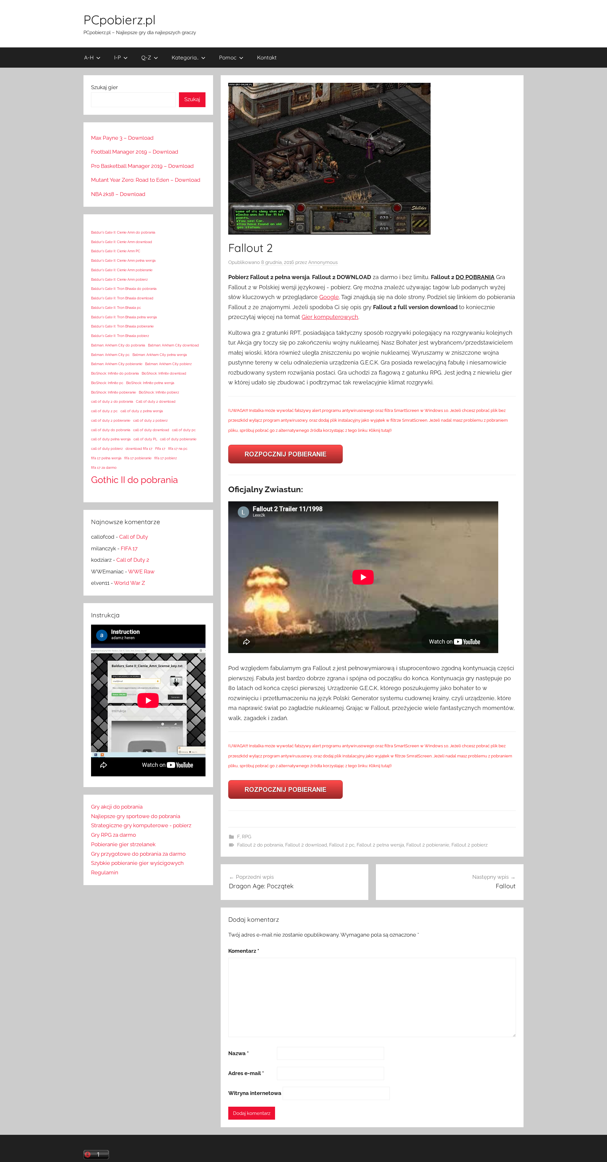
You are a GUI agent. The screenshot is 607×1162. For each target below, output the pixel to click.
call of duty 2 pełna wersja (141, 411)
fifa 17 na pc (177, 448)
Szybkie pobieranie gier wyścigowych (137, 863)
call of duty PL (145, 439)
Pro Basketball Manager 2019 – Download (142, 166)
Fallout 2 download (306, 845)
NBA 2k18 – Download (118, 194)
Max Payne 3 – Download (122, 138)
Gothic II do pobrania (134, 479)
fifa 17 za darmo (104, 467)
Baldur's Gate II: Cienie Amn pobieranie (121, 270)
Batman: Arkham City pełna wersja (159, 355)
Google (329, 297)
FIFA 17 (129, 548)
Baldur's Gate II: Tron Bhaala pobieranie (122, 326)
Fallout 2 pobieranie (427, 845)
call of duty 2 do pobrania (112, 401)
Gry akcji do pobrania (117, 807)
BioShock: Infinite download (164, 373)
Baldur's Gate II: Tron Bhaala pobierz (120, 336)
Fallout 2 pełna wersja (380, 845)
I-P (117, 57)
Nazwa (238, 1053)
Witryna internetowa (254, 1093)
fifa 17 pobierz (165, 458)
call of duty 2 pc (104, 411)
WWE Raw (141, 571)
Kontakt (267, 57)
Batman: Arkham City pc (110, 355)
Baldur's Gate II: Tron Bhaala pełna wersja (124, 317)
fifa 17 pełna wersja (106, 458)
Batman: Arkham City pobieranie (116, 364)
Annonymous (323, 262)
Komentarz (243, 951)
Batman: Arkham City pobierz (168, 364)
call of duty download (151, 430)
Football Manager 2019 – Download (134, 152)
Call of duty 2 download (155, 401)
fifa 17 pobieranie (137, 458)
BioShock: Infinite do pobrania (115, 373)
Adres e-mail (246, 1073)
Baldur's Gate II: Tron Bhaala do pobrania (123, 288)
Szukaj (192, 99)
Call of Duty (133, 537)
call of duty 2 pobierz (150, 420)
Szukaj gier (104, 87)
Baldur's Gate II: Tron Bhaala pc (116, 307)
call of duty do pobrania (110, 430)
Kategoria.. (185, 57)
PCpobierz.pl (119, 20)
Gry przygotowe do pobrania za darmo (138, 854)
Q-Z (146, 57)
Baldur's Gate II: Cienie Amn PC (115, 251)
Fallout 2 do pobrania (260, 845)
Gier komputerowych (330, 317)
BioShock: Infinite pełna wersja (150, 383)
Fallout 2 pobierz (469, 845)
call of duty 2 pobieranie (110, 420)
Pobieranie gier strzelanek (123, 844)
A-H (89, 57)
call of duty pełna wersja (111, 439)
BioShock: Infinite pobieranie (113, 392)
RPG (246, 837)
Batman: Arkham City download (173, 345)
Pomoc (227, 57)
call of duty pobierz (107, 448)
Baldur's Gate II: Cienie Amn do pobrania (123, 232)
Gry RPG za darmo (113, 835)
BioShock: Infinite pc (107, 383)
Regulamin (104, 872)
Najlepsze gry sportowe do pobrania (135, 816)
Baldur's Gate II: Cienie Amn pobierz (119, 279)
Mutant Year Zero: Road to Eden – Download (145, 180)
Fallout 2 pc (341, 845)
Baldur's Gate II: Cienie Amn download (121, 242)
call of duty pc (184, 430)
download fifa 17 (139, 448)
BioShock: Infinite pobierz (159, 392)
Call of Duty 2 (132, 560)
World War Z (129, 583)
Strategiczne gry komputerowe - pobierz (141, 825)
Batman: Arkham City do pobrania (118, 345)
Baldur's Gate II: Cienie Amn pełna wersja (123, 260)
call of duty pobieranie (178, 439)
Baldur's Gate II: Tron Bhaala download (122, 298)
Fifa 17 (160, 448)
